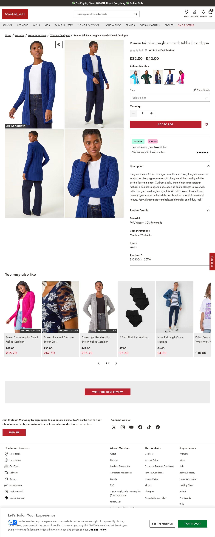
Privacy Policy (151, 478)
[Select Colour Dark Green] (146, 77)
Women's (19, 35)
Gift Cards (14, 466)
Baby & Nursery (187, 472)
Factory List (115, 501)
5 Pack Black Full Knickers (133, 337)
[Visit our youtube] (131, 427)
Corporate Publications (121, 472)
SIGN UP (14, 432)
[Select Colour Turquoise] (135, 77)
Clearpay (149, 491)
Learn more (201, 152)
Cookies (149, 453)
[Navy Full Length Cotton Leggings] (174, 307)
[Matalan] (15, 14)
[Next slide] (116, 363)
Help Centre (15, 459)
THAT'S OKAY (192, 523)
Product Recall (16, 491)
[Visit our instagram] (122, 427)
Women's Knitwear (37, 35)
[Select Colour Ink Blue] (169, 77)
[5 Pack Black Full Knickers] (136, 307)
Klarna (148, 485)
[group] (11, 350)
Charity (113, 478)
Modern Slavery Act (120, 466)
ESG (112, 485)
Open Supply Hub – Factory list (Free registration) (125, 493)
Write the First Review (161, 50)
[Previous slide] (98, 363)
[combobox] (170, 98)
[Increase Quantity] (151, 113)
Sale (182, 504)
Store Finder (15, 453)
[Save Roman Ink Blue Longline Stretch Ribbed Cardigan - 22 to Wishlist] (206, 124)
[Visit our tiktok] (149, 427)
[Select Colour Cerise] (181, 77)
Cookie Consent (17, 497)
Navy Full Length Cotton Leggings (170, 339)
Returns (13, 478)
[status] (142, 113)
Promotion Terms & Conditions (159, 466)
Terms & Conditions (154, 472)
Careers (114, 459)
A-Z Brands (185, 497)
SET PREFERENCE (162, 523)
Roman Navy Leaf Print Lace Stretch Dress (59, 339)
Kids (182, 466)
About (113, 453)
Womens (184, 453)
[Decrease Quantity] (133, 113)
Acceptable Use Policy (155, 497)
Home (8, 35)
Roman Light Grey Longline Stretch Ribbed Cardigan (96, 339)
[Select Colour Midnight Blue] (158, 77)
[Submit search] (136, 14)
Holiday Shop (186, 485)
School (183, 491)
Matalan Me (15, 485)
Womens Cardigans (60, 35)
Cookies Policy (97, 529)
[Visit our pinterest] (157, 427)
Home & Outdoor (188, 478)
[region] (107, 522)
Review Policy (151, 459)
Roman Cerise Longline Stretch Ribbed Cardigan (22, 339)
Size (132, 90)
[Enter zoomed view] (59, 44)
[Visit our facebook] (140, 427)
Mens (182, 459)
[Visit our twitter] (113, 427)
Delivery (13, 472)
